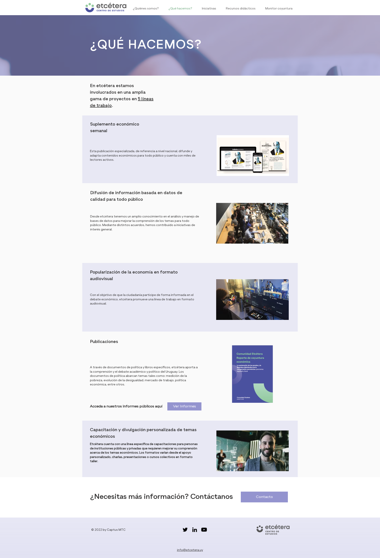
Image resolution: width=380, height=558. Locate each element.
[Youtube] (204, 529)
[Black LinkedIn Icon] (194, 529)
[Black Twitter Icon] (185, 529)
